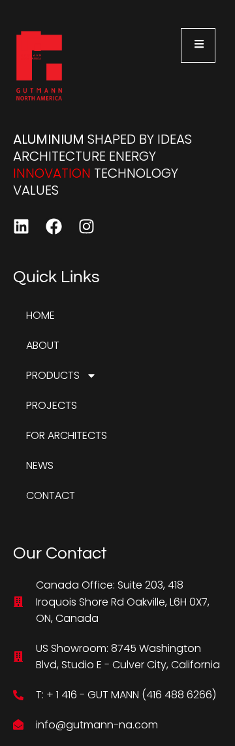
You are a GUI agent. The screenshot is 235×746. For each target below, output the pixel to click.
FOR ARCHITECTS (66, 435)
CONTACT (50, 495)
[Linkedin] (21, 226)
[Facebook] (54, 226)
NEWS (40, 465)
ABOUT (42, 345)
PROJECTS (51, 405)
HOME (40, 315)
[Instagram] (86, 226)
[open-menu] (198, 45)
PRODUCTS (53, 375)
